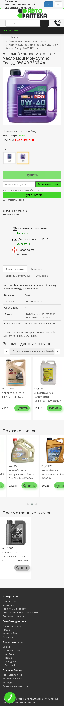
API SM (51, 323)
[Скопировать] (29, 135)
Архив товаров (11, 650)
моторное (30, 332)
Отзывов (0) (42, 275)
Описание (36, 268)
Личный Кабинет (12, 674)
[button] (28, 504)
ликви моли (23, 335)
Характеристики (15, 268)
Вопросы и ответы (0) (18, 275)
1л (57, 332)
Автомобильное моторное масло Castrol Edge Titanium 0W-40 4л (19, 474)
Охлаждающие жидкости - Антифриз (35, 351)
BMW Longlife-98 (35, 314)
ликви (34, 335)
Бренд (6, 646)
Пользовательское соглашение (21, 612)
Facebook (9, 665)
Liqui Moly (31, 131)
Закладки (8, 682)
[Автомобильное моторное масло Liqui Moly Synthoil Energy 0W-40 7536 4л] (32, 96)
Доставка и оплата (13, 616)
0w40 (27, 295)
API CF (42, 323)
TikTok (8, 657)
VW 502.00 (45, 317)
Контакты (8, 605)
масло (40, 332)
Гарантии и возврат (14, 608)
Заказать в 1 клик (48, 184)
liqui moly (50, 332)
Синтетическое (33, 301)
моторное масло (14, 332)
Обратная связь (12, 626)
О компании (9, 601)
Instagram (10, 661)
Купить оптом (33, 195)
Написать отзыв (15, 199)
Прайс (6, 629)
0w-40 (12, 335)
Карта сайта (10, 633)
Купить (32, 175)
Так (49, 4)
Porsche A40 (31, 317)
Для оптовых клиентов (16, 686)
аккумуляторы (49, 698)
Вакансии (8, 637)
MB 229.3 (50, 314)
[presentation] (3, 391)
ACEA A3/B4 (31, 323)
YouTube (9, 654)
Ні (58, 4)
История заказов (12, 678)
